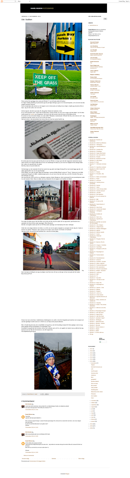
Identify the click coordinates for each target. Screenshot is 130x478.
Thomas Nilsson (94, 84)
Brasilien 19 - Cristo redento (96, 294)
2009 (91, 426)
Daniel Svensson (94, 61)
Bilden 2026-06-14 (94, 43)
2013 (91, 357)
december (93, 363)
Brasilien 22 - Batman (95, 289)
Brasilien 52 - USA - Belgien (96, 225)
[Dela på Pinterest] (48, 394)
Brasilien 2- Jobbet (94, 330)
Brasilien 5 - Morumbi (95, 325)
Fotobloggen (93, 116)
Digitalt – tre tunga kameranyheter (97, 117)
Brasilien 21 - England (95, 291)
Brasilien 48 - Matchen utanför (97, 232)
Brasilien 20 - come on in (96, 293)
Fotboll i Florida (93, 125)
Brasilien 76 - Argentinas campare (98, 167)
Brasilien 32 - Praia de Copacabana (98, 268)
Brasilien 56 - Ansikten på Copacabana (96, 214)
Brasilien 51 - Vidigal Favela (96, 226)
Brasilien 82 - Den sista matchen (97, 155)
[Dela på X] (44, 394)
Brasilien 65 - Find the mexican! (97, 190)
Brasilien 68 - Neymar (95, 185)
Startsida (54, 458)
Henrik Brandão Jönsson (96, 53)
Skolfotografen (94, 389)
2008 (91, 428)
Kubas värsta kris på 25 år (96, 55)
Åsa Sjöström (93, 88)
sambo (32, 114)
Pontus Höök (93, 77)
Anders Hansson (94, 92)
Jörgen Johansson (95, 108)
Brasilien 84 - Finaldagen (96, 151)
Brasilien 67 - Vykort (94, 187)
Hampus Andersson (95, 81)
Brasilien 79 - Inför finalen (96, 160)
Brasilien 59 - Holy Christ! (96, 207)
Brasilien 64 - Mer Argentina (96, 194)
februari (93, 419)
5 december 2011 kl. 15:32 (31, 409)
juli (92, 409)
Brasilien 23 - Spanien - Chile (97, 287)
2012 (91, 359)
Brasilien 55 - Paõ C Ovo (96, 217)
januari (93, 421)
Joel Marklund (93, 104)
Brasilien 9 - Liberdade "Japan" (97, 318)
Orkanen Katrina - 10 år (95, 86)
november (93, 400)
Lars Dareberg (94, 46)
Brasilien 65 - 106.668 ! (95, 192)
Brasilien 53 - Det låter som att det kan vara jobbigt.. (98, 222)
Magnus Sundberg (94, 74)
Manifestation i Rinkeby (95, 82)
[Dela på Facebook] (46, 394)
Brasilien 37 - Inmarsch (95, 259)
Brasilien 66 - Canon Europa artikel (98, 189)
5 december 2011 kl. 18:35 (31, 436)
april (92, 415)
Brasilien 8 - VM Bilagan (95, 319)
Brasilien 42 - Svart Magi (96, 247)
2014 (91, 355)
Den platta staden (94, 97)
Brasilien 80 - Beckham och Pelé (97, 158)
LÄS (92, 369)
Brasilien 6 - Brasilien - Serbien (97, 323)
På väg (91, 334)
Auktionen (93, 375)
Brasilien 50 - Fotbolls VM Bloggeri (98, 228)
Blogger (67, 473)
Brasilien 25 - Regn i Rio (96, 282)
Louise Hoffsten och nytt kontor (97, 101)
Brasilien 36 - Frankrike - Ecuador (98, 261)
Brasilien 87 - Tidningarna (96, 144)
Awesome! (92, 121)
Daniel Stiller (93, 119)
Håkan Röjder (93, 112)
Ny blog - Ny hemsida (95, 90)
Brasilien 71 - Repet (94, 178)
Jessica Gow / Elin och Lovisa (96, 128)
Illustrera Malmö (95, 381)
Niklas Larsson (94, 123)
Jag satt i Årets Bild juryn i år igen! (97, 47)
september (94, 404)
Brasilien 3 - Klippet (94, 329)
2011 (91, 361)
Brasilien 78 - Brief (94, 162)
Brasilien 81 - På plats (95, 156)
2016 (91, 350)
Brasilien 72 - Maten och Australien (98, 176)
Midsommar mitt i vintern (97, 391)
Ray (91, 62)
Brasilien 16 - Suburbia (95, 302)
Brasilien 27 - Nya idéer (95, 277)
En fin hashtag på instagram (96, 78)
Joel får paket (94, 371)
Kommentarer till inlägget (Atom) (37, 461)
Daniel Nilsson (29, 414)
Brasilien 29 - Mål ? (94, 274)
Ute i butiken (94, 396)
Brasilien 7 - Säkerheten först (97, 321)
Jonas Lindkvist (94, 70)
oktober (93, 402)
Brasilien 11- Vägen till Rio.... (97, 314)
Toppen (93, 364)
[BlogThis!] (43, 394)
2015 (91, 353)
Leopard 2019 (93, 51)
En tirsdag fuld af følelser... (96, 59)
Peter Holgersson (94, 65)
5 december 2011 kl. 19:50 (31, 452)
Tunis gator (92, 94)
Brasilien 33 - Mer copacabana (97, 267)
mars (92, 417)
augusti (93, 406)
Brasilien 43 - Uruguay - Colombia (98, 245)
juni (92, 411)
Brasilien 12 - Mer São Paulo (97, 312)
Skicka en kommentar (29, 455)
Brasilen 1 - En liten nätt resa (97, 332)
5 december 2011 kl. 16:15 (31, 427)
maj (92, 413)
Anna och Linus (94, 100)
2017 (91, 348)
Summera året (94, 373)
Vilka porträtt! (94, 387)
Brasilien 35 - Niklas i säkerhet (97, 263)
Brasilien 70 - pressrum (95, 180)
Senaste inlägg (25, 458)
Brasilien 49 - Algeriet (95, 230)
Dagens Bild (92, 72)
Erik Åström (28, 404)
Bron (92, 377)
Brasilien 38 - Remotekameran (97, 258)
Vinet (92, 398)
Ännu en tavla (94, 383)
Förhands (93, 394)
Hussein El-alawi (94, 42)
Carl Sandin (93, 96)
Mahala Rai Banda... (94, 109)
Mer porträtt (94, 385)
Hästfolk (92, 132)
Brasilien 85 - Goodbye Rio (96, 149)
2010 (91, 424)
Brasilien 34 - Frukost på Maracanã (98, 265)
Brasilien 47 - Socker (95, 234)
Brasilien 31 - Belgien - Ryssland (98, 270)
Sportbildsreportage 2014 (96, 127)
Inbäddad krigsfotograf (95, 113)
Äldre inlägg (81, 458)
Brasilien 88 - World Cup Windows (98, 143)
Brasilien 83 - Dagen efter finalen (98, 153)
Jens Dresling (93, 57)
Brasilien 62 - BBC (94, 199)
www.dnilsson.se (94, 25)
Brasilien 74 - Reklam (95, 172)
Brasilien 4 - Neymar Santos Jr (97, 327)
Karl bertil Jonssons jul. (96, 367)
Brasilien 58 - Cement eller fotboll (98, 209)
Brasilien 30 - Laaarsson (96, 272)
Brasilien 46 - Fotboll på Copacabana (95, 236)
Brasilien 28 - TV (94, 276)
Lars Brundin (93, 50)
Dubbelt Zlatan (93, 105)
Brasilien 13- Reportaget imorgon (98, 310)
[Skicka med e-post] (41, 394)
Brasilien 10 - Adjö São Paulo (97, 316)
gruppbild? (93, 379)
